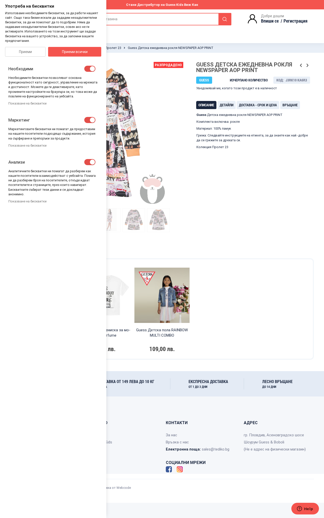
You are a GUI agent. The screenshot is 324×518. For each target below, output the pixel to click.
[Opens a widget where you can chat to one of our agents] (305, 509)
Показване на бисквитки (27, 103)
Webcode (123, 488)
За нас (171, 435)
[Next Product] (307, 65)
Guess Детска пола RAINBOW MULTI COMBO (162, 333)
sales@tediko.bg (215, 449)
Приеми (25, 52)
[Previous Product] (301, 65)
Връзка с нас (177, 442)
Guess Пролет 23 (108, 48)
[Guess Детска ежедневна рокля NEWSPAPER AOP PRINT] (109, 220)
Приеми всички (75, 52)
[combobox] (154, 19)
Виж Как (191, 5)
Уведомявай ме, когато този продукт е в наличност (236, 88)
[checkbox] (89, 69)
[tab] (206, 105)
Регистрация (296, 21)
